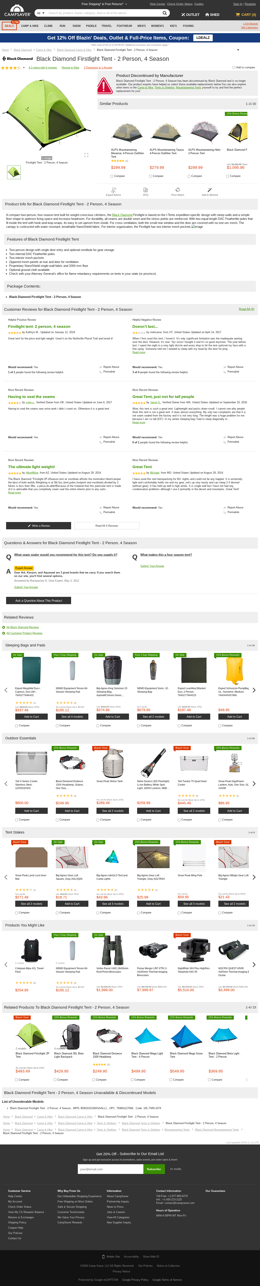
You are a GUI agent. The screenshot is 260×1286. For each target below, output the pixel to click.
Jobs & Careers (116, 1212)
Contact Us (14, 1238)
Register (250, 4)
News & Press (115, 1206)
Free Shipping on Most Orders (75, 1201)
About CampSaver (117, 1196)
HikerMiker (32, 472)
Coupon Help (15, 1227)
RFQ (145, 195)
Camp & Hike (145, 87)
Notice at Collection (168, 1265)
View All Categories (118, 1217)
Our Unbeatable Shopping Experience (79, 1196)
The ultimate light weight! (31, 467)
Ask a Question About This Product (38, 600)
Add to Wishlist (210, 195)
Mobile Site (113, 1256)
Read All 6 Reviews (106, 525)
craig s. (30, 402)
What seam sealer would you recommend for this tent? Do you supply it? (65, 554)
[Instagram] (45, 1267)
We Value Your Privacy (70, 1217)
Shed (214, 15)
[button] (14, 173)
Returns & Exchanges (21, 1217)
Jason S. (155, 402)
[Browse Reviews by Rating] (24, 68)
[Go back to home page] (5, 50)
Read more (138, 352)
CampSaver (17, 10)
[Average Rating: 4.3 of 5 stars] (11, 68)
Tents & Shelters (164, 87)
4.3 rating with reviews (43, 67)
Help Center (15, 1196)
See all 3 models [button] (113, 903)
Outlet (192, 15)
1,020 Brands (250, 23)
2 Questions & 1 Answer (98, 67)
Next (254, 690)
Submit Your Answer (26, 587)
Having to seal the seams (31, 397)
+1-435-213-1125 (172, 1199)
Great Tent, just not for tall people (163, 397)
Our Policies (15, 1233)
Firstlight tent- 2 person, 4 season (39, 326)
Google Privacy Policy (135, 1279)
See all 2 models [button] (153, 716)
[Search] (166, 13)
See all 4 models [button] (72, 716)
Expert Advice (113, 195)
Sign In (237, 4)
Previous (6, 690)
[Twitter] (35, 1267)
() (249, 15)
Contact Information (168, 1190)
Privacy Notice (121, 1271)
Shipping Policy (17, 1222)
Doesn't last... (145, 326)
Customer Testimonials (70, 1212)
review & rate (70, 67)
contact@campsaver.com (180, 1202)
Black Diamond (122, 215)
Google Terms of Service (167, 1279)
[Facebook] (25, 1267)
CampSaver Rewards (69, 1222)
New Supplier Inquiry (119, 1222)
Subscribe (154, 1169)
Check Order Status (19, 1206)
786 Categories (249, 27)
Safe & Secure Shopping (72, 1206)
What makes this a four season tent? (166, 554)
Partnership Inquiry (118, 1201)
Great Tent (142, 467)
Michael (154, 472)
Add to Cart (31, 716)
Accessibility (131, 1256)
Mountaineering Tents (188, 87)
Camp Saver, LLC (99, 1265)
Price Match (177, 195)
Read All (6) (246, 309)
